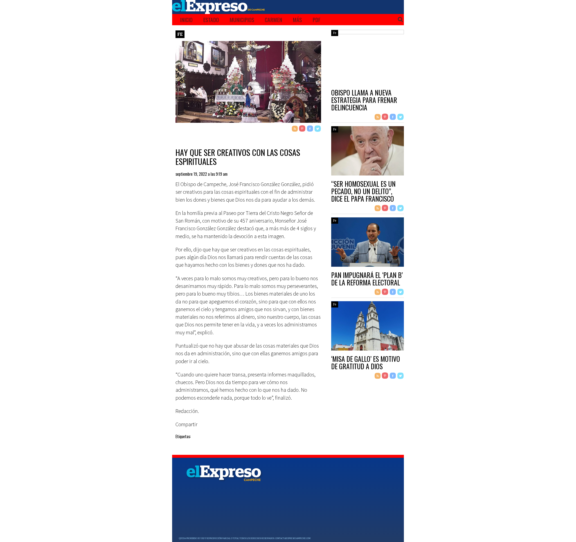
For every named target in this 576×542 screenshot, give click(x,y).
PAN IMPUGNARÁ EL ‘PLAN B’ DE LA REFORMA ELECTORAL (367, 278)
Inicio (186, 19)
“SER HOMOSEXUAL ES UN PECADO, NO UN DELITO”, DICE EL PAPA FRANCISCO (363, 191)
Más (297, 19)
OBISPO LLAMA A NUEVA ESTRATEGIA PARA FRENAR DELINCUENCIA (364, 99)
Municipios (242, 19)
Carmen (273, 19)
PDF (316, 19)
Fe (180, 34)
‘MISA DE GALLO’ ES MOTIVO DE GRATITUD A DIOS (365, 362)
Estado (211, 19)
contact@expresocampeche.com (292, 538)
